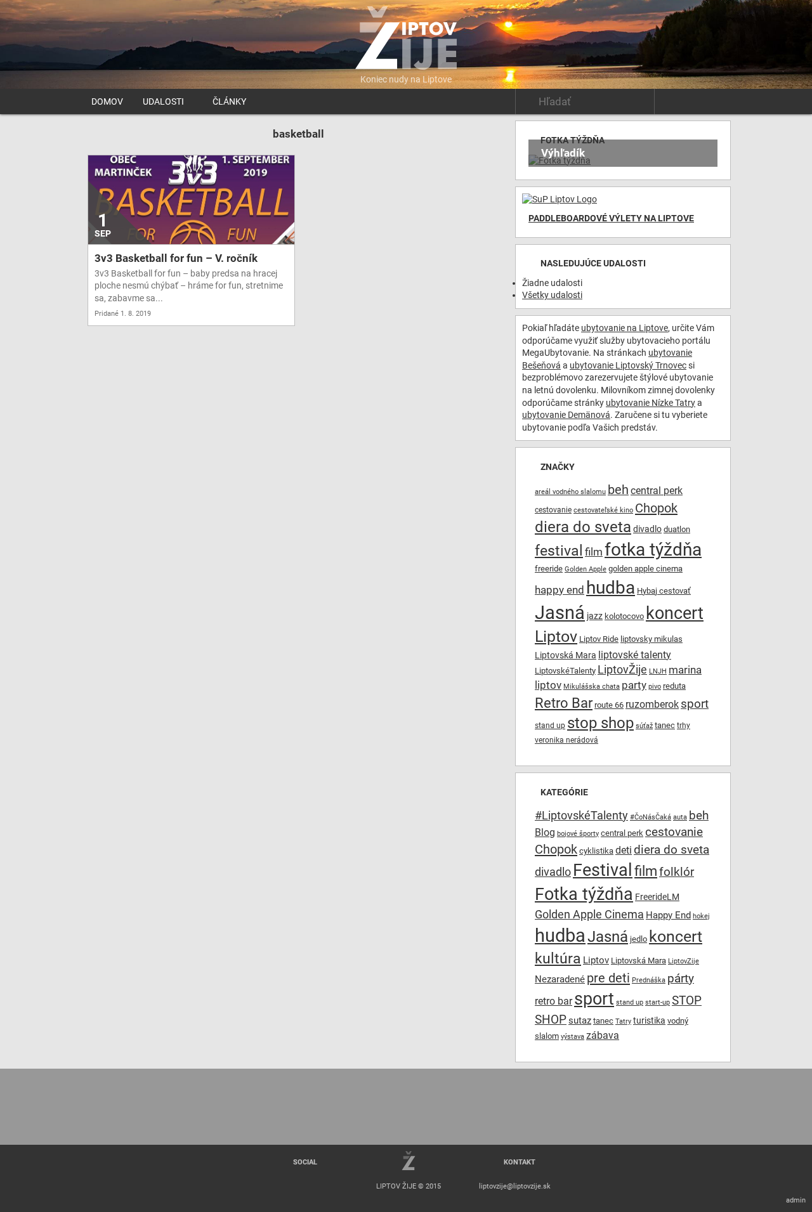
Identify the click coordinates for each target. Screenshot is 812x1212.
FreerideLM (657, 897)
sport (695, 703)
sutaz (579, 1020)
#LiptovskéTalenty (581, 815)
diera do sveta (583, 527)
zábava (602, 1035)
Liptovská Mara (565, 655)
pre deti (608, 978)
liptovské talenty (634, 655)
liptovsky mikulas (651, 639)
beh (618, 490)
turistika (649, 1020)
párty (680, 979)
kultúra (558, 958)
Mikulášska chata (591, 686)
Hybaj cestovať (664, 591)
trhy (683, 725)
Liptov (556, 636)
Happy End (668, 915)
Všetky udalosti (552, 295)
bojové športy (578, 834)
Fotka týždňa (584, 894)
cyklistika (596, 851)
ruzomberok (652, 704)
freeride (549, 568)
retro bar (553, 1001)
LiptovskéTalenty (565, 670)
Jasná (560, 612)
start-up (657, 1002)
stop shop (600, 723)
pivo (654, 686)
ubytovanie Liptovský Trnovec (628, 365)
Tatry (623, 1021)
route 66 (609, 705)
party (634, 685)
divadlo (647, 529)
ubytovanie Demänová (566, 415)
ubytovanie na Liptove (624, 328)
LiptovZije (683, 961)
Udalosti (163, 101)
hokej (701, 916)
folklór (676, 871)
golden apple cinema (645, 568)
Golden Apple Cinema (589, 914)
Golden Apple (585, 569)
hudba (610, 587)
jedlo (638, 939)
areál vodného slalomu (570, 492)
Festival (602, 870)
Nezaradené (560, 979)
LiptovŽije (622, 669)
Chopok (656, 508)
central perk (657, 491)
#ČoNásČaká (650, 817)
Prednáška (648, 980)
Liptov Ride (599, 639)
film (594, 552)
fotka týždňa (653, 549)
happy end (559, 590)
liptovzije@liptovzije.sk (515, 1186)
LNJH (658, 671)
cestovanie (553, 509)
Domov (107, 101)
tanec (665, 725)
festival (559, 550)
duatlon (677, 529)
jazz (595, 616)
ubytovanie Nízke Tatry (650, 403)
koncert (675, 613)
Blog (545, 832)
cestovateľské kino (603, 510)
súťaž (644, 726)
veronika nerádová (566, 740)
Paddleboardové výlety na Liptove (611, 218)
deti (623, 850)
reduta (674, 686)
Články (229, 101)
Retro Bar (564, 702)
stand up (550, 725)
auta (680, 817)
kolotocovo (624, 616)
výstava (572, 1037)
